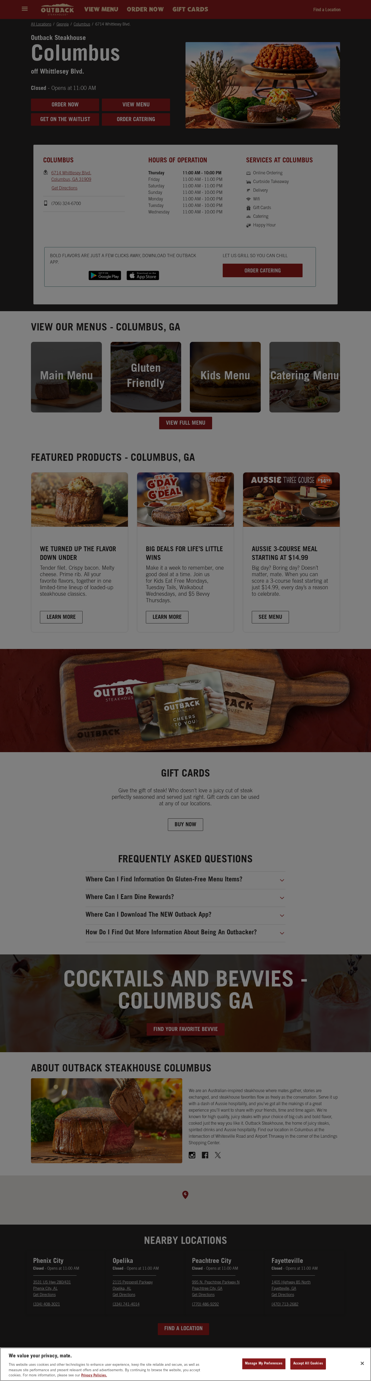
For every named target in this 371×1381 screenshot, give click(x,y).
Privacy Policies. (94, 1375)
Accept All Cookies (308, 1364)
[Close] (362, 1363)
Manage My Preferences (264, 1364)
